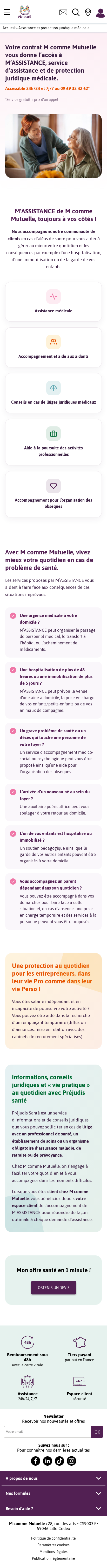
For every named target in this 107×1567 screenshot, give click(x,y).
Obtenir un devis (53, 1288)
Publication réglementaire (53, 1558)
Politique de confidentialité (53, 1538)
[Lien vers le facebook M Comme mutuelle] (35, 1461)
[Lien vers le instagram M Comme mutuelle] (71, 1461)
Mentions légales (53, 1552)
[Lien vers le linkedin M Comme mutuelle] (47, 1461)
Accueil (9, 28)
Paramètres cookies (53, 1545)
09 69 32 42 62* (75, 88)
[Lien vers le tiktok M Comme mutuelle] (59, 1461)
